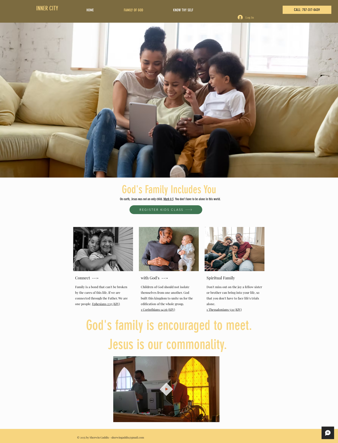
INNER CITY (47, 8)
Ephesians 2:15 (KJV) (106, 304)
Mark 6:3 (168, 199)
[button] (214, 418)
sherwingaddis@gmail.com (127, 437)
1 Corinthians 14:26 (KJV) (158, 309)
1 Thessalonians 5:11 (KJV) (224, 309)
